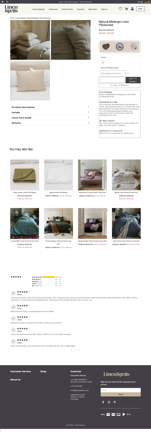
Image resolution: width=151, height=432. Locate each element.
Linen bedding (38, 9)
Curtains (80, 9)
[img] (22, 292)
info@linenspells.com (80, 390)
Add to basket (133, 80)
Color (104, 57)
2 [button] (73, 350)
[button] (50, 107)
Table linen (53, 9)
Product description (23, 107)
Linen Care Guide (21, 117)
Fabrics (104, 9)
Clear (128, 73)
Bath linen (93, 9)
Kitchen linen (67, 9)
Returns (16, 123)
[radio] (103, 62)
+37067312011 (76, 386)
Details (16, 112)
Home (12, 18)
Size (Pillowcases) (110, 67)
